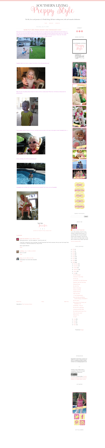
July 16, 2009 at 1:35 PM (34, 238)
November (76, 265)
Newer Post (18, 301)
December (76, 264)
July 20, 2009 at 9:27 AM (28, 258)
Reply (21, 247)
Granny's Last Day (77, 289)
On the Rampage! (76, 274)
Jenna (21, 258)
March (75, 324)
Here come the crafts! (77, 313)
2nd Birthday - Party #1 (78, 305)
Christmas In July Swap (78, 276)
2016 (73, 249)
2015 (73, 251)
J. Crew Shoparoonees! (78, 295)
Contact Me (57, 23)
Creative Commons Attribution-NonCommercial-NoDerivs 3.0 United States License (79, 378)
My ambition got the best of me (79, 311)
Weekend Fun (76, 314)
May (74, 321)
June (75, 319)
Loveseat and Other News (78, 309)
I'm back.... (75, 316)
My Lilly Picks (76, 286)
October (75, 267)
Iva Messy (22, 251)
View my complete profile (76, 241)
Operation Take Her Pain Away (79, 282)
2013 (73, 254)
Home (46, 23)
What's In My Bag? (77, 287)
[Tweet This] (42, 229)
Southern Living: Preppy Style (78, 230)
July (74, 273)
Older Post (66, 301)
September (76, 269)
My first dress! (76, 300)
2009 (73, 262)
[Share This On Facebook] (40, 229)
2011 (73, 258)
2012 (73, 256)
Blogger (82, 329)
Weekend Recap (76, 284)
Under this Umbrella (24, 238)
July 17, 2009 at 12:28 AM (30, 251)
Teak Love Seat (76, 293)
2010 (73, 260)
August (75, 271)
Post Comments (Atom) (27, 304)
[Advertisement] (27, 291)
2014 (73, 253)
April (74, 322)
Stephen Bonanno (77, 291)
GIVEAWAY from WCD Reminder (80, 280)
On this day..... (76, 278)
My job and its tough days (78, 307)
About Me (51, 23)
